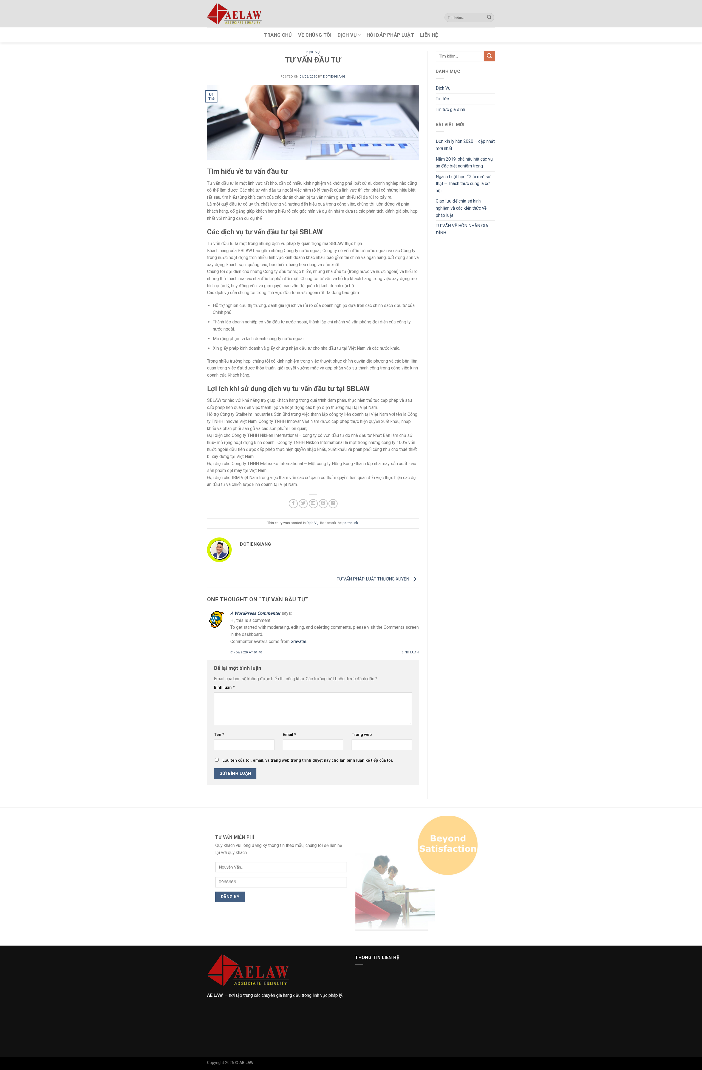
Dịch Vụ (312, 52)
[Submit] (489, 17)
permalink (350, 523)
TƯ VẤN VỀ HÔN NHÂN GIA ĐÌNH (462, 229)
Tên (219, 734)
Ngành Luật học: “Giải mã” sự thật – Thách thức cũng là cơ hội (463, 183)
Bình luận (410, 652)
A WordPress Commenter (255, 613)
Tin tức (442, 98)
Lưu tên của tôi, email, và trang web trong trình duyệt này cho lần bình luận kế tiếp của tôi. (307, 760)
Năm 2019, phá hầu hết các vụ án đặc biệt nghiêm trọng (464, 162)
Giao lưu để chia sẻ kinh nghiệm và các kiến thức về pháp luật (461, 208)
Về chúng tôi (315, 35)
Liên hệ (429, 35)
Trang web (362, 734)
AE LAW (246, 1062)
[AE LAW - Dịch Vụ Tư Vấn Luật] (234, 13)
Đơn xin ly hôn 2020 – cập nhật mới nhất (465, 145)
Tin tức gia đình (450, 109)
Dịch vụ (347, 35)
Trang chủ (278, 35)
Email (289, 734)
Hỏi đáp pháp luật (390, 35)
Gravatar (298, 641)
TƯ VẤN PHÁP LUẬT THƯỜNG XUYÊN (373, 579)
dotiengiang (334, 76)
